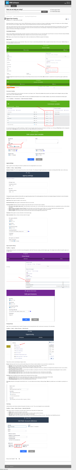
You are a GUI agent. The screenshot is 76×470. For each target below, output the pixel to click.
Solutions (13, 6)
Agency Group (19, 28)
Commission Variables (10, 93)
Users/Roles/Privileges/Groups (30, 16)
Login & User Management (18, 16)
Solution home (9, 16)
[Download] (36, 228)
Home (8, 6)
